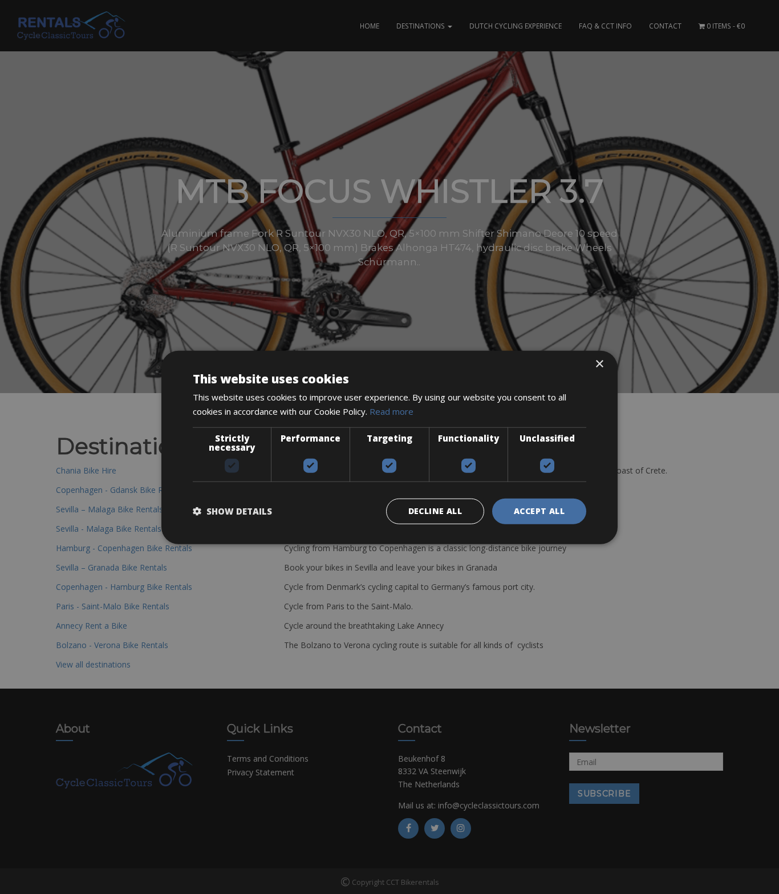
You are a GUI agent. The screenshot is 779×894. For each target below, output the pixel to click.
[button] (232, 510)
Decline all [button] (435, 510)
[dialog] (389, 447)
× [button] (599, 363)
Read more (391, 410)
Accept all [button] (539, 510)
